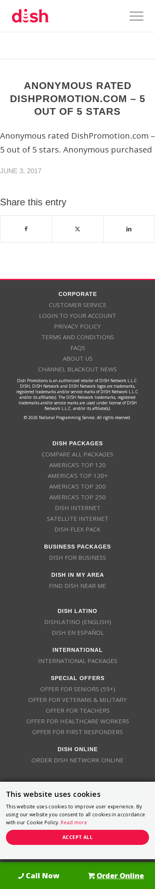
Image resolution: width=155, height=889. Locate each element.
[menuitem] (132, 16)
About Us (78, 358)
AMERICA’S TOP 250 (77, 497)
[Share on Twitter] (77, 229)
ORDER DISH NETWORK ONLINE (77, 760)
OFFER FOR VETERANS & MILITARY (77, 699)
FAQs (77, 348)
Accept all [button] (77, 837)
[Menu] (132, 16)
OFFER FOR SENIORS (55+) (77, 689)
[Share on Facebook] (26, 229)
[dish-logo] (64, 16)
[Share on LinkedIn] (129, 229)
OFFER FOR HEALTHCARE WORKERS (77, 721)
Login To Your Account (77, 315)
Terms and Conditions (77, 337)
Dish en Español (78, 632)
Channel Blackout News (77, 369)
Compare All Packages (77, 454)
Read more (74, 822)
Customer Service (78, 305)
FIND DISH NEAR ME (77, 585)
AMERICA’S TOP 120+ (78, 475)
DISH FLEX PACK (77, 529)
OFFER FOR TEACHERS (78, 710)
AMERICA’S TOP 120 (77, 465)
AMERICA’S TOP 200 (77, 486)
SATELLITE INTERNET (77, 518)
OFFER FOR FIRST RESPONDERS (77, 732)
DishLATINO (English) (77, 622)
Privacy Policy (77, 326)
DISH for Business (77, 557)
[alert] (77, 820)
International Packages (77, 661)
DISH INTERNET (78, 508)
